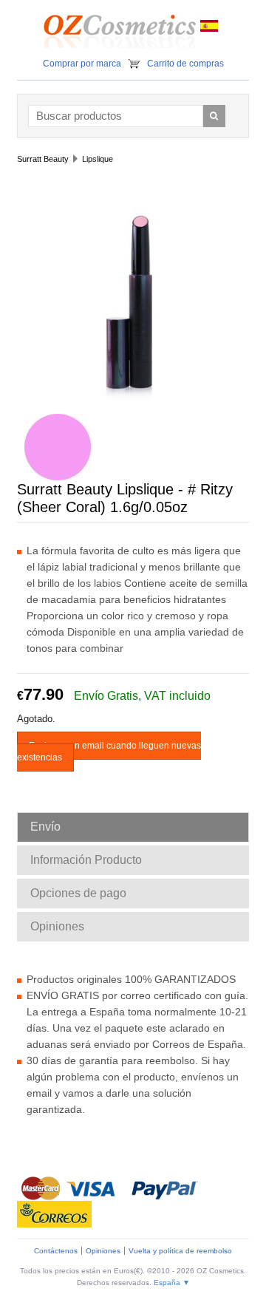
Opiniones (103, 1251)
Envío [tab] (45, 826)
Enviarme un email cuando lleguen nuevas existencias (109, 751)
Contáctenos (56, 1251)
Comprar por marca (82, 63)
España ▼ (172, 1282)
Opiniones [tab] (57, 926)
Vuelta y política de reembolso (180, 1251)
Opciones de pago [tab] (78, 893)
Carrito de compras (185, 63)
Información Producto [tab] (86, 860)
